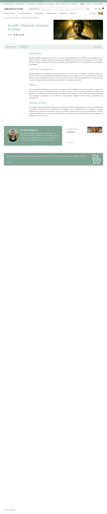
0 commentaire (98, 47)
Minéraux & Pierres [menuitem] (9, 13)
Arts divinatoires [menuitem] (38, 13)
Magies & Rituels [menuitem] (51, 13)
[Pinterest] (19, 35)
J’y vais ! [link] (9, 162)
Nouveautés (93, 13)
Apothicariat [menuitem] (63, 13)
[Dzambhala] (94, 136)
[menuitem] (9, 4)
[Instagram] (84, 4)
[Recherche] (88, 9)
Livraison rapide (73, 4)
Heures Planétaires (20, 4)
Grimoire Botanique (30, 4)
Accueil (5, 17)
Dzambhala (71, 132)
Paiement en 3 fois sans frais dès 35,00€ (53, 1)
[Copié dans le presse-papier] (23, 35)
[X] (17, 35)
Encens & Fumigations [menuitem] (24, 13)
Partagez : (10, 34)
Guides (57, 4)
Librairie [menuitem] (72, 13)
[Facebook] (82, 4)
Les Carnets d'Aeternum (9, 4)
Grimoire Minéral (40, 4)
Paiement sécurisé (64, 4)
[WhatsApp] (21, 35)
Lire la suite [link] (70, 142)
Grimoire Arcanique (49, 4)
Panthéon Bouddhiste (13, 17)
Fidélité (100, 13)
